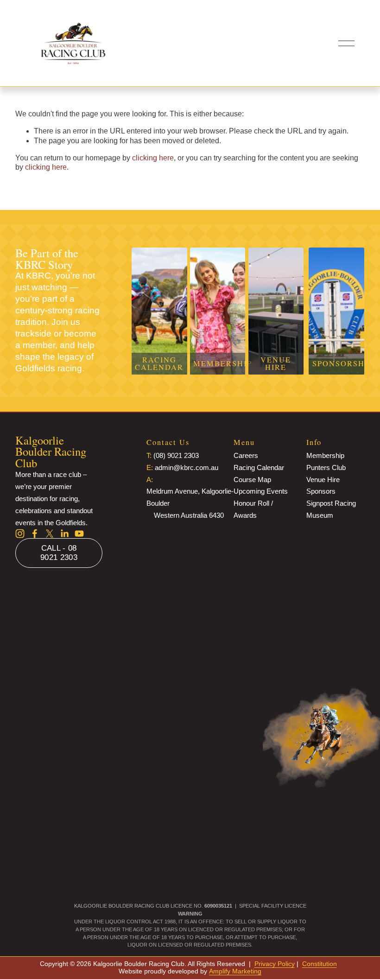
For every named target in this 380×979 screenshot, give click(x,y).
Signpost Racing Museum (331, 509)
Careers (246, 455)
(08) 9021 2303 (176, 455)
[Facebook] (34, 533)
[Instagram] (20, 533)
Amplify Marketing (235, 971)
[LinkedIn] (64, 533)
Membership (325, 455)
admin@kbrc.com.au (186, 467)
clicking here (153, 158)
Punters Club (326, 467)
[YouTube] (79, 533)
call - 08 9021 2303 (58, 553)
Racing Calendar (259, 467)
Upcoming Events (261, 491)
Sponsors (321, 491)
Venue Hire (323, 479)
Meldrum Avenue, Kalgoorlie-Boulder (190, 497)
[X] (49, 533)
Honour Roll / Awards (253, 509)
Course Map (252, 479)
